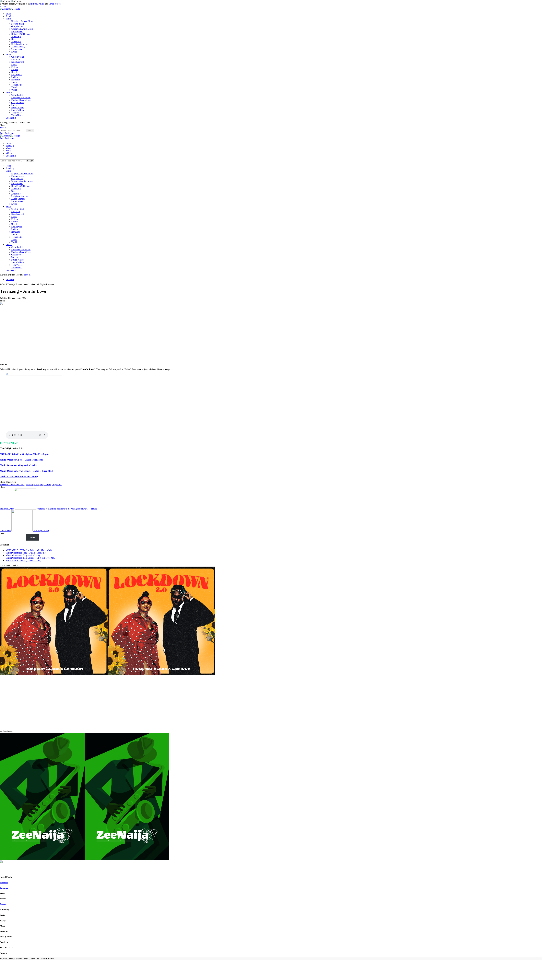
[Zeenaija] (10, 9)
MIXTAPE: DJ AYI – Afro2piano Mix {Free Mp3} (24, 454)
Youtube (3, 904)
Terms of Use (55, 4)
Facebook (4, 883)
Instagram (4, 888)
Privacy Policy (37, 4)
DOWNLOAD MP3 (9, 443)
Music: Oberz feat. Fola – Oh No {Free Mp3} (21, 460)
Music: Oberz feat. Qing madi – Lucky (18, 465)
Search (3, 533)
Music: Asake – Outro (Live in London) (19, 476)
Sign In (27, 275)
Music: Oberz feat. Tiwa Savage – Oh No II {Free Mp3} (26, 471)
